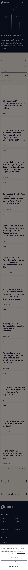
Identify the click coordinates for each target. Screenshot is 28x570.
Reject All (14, 562)
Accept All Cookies (14, 566)
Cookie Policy (21, 553)
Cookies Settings (14, 557)
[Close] (25, 546)
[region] (14, 557)
